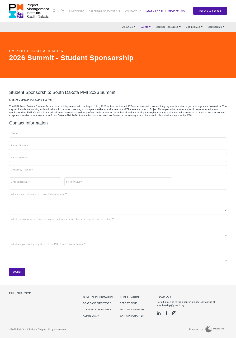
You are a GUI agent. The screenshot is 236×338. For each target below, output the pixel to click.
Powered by (196, 329)
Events (144, 26)
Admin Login (154, 11)
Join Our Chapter (132, 315)
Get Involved (193, 26)
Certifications (130, 297)
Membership (215, 26)
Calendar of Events (103, 11)
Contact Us (133, 11)
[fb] (166, 313)
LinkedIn (75, 11)
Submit (17, 272)
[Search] (54, 11)
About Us (127, 26)
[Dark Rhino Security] (215, 329)
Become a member (210, 11)
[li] (159, 313)
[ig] (174, 313)
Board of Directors (97, 303)
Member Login (177, 11)
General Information (98, 297)
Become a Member (132, 309)
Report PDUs (129, 303)
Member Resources (167, 26)
